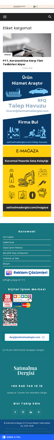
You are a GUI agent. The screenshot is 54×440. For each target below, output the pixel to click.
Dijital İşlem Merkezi (13, 247)
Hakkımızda (8, 242)
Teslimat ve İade (11, 258)
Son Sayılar (8, 237)
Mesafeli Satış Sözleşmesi (15, 253)
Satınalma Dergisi (11, 68)
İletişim (6, 263)
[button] (5, 17)
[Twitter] (39, 412)
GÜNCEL (7, 55)
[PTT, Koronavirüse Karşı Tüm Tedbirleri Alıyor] (27, 45)
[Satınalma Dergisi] (27, 7)
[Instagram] (23, 412)
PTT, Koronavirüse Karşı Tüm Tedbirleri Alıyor (23, 62)
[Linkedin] (31, 412)
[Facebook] (15, 412)
